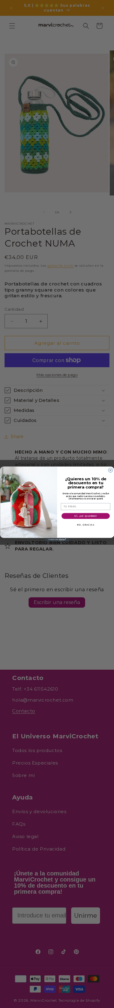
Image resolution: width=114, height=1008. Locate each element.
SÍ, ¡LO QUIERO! (85, 516)
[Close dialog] (110, 470)
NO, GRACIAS (85, 524)
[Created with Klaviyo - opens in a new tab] (57, 539)
